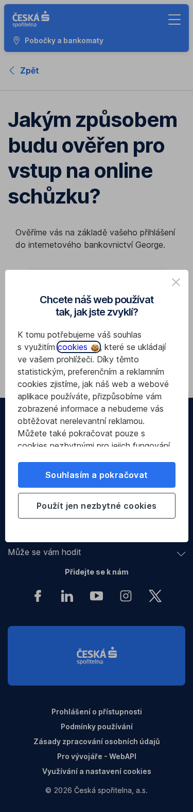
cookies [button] (74, 347)
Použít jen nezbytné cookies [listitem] (97, 506)
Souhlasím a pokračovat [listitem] (96, 475)
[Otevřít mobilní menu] (174, 19)
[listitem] (176, 282)
